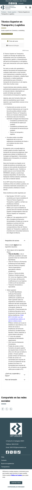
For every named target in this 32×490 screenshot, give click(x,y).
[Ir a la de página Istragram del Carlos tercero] (14, 3)
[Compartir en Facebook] (6, 409)
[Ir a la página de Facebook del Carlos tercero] (9, 3)
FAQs (2, 457)
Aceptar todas (16, 482)
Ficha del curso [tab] (13, 41)
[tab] (16, 241)
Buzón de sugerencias (7, 463)
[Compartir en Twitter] (2, 409)
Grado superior (12, 12)
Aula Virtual (23, 1)
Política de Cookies (16, 475)
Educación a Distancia (12, 1)
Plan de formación (11, 379)
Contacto (20, 3)
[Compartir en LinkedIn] (10, 409)
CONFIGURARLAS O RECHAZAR (16, 487)
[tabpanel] (16, 218)
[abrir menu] (30, 8)
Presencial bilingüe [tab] (13, 45)
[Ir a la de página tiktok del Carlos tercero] (16, 3)
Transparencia (5, 467)
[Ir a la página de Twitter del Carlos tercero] (12, 3)
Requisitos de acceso (12, 240)
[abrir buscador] (26, 8)
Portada (3, 12)
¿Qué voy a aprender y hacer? (12, 375)
